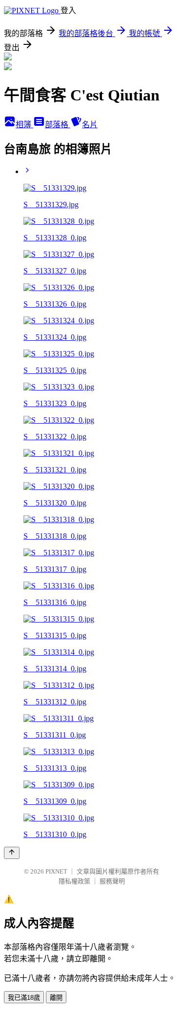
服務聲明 (112, 881)
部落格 (57, 124)
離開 (56, 997)
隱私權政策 (74, 881)
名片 (90, 124)
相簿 (24, 124)
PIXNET (56, 871)
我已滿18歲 (24, 997)
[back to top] (12, 853)
